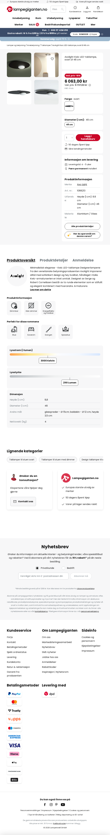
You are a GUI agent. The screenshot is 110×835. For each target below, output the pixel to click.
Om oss (46, 637)
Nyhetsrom (62, 672)
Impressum (88, 650)
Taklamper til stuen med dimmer (58, 459)
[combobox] (58, 9)
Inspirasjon (48, 672)
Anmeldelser (49, 662)
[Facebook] (46, 804)
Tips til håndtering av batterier (42, 814)
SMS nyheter (49, 652)
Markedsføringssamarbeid (57, 642)
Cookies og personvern (79, 810)
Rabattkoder (49, 667)
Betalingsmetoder (17, 647)
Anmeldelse (83, 260)
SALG (32, 24)
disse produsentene (85, 588)
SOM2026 (85, 34)
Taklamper (46, 45)
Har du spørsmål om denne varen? (84, 235)
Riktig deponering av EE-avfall (69, 814)
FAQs (10, 637)
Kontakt (11, 642)
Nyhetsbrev (48, 647)
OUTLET (80, 24)
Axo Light (82, 184)
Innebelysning (33, 45)
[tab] (21, 260)
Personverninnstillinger (30, 810)
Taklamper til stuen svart (21, 459)
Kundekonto (13, 662)
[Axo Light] (17, 276)
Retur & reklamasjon (18, 667)
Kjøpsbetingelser (91, 645)
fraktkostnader (59, 823)
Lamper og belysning (16, 45)
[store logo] (27, 9)
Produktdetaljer (54, 260)
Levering (11, 657)
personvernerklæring (90, 611)
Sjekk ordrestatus (16, 652)
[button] (19, 92)
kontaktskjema (41, 611)
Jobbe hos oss (50, 657)
